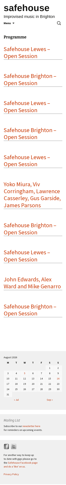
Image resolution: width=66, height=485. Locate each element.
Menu (7, 23)
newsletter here (31, 426)
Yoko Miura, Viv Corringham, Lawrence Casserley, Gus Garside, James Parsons (32, 195)
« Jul (16, 399)
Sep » (50, 399)
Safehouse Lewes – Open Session (27, 52)
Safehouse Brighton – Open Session (30, 79)
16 (58, 378)
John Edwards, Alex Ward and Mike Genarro (32, 283)
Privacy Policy (11, 474)
